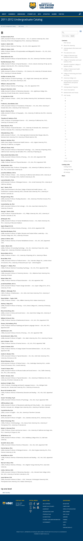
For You (61, 14)
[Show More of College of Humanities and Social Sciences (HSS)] (62, 59)
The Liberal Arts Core (69, 53)
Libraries (65, 517)
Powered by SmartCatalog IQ (41, 533)
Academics (11, 14)
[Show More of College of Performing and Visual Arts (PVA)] (62, 73)
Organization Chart (48, 511)
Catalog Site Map (68, 169)
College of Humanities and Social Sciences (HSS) (72, 61)
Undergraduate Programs (71, 87)
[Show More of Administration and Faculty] (62, 92)
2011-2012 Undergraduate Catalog (8, 26)
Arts (39, 14)
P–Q (66, 139)
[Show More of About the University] (62, 45)
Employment (66, 511)
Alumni (54, 14)
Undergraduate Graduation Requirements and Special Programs (71, 82)
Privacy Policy (20, 531)
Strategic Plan (47, 514)
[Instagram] (31, 503)
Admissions (21, 14)
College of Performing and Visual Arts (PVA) (72, 74)
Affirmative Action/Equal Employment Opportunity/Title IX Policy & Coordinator (46, 531)
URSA (64, 525)
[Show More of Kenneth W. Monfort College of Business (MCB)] (62, 64)
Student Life (31, 14)
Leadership (46, 509)
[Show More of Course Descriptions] (62, 89)
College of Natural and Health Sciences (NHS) (72, 70)
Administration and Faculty (71, 92)
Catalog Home (68, 167)
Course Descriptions (69, 90)
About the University (69, 45)
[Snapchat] (38, 507)
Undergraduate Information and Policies (72, 49)
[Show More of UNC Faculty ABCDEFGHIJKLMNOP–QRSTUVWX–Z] (62, 95)
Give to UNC (66, 514)
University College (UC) (70, 78)
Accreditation (46, 517)
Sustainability (46, 522)
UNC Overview (46, 503)
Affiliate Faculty (68, 161)
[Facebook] (34, 503)
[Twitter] (38, 503)
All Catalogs (67, 172)
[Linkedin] (34, 507)
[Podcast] (31, 511)
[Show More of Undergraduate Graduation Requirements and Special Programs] (62, 80)
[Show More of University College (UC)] (62, 77)
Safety (64, 522)
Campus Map (66, 506)
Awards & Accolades (48, 506)
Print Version (67, 43)
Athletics (46, 14)
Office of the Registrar (69, 509)
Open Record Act (67, 527)
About (4, 14)
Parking (65, 519)
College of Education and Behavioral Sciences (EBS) (70, 56)
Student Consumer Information (51, 519)
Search (72, 36)
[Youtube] (31, 507)
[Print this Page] (81, 31)
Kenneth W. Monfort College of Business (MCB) (72, 65)
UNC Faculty (21, 26)
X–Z (66, 158)
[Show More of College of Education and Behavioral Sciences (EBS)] (62, 55)
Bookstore (66, 503)
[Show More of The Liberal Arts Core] (62, 52)
